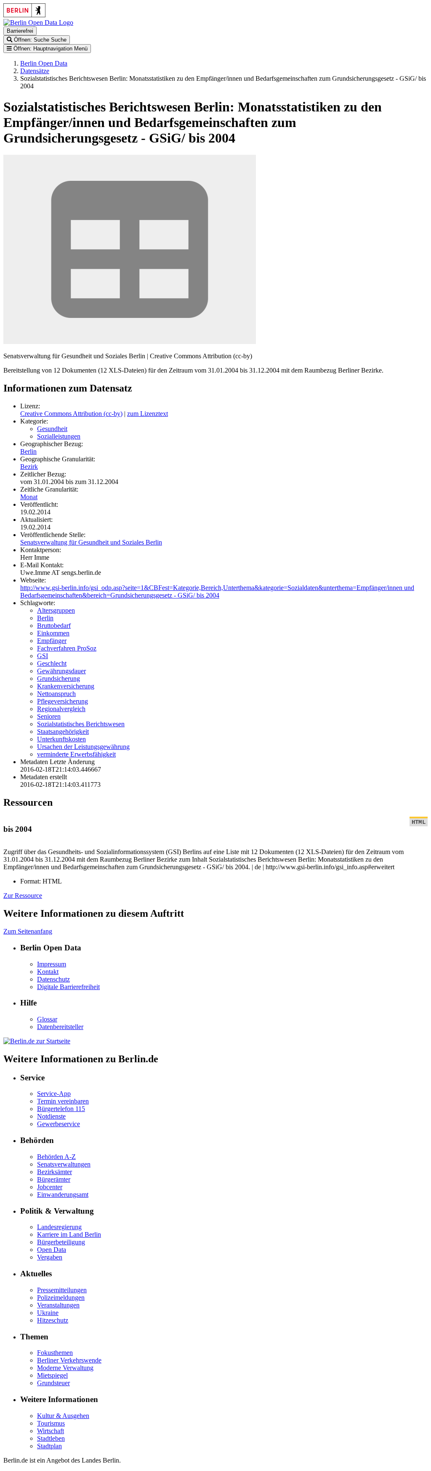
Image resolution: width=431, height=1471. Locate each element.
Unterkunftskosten (61, 739)
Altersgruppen (56, 610)
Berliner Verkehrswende (69, 1360)
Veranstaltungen (58, 1305)
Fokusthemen (55, 1352)
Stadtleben (51, 1438)
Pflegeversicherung (62, 701)
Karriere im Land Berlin (69, 1234)
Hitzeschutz (52, 1320)
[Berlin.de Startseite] (36, 1041)
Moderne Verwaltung (65, 1367)
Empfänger (52, 640)
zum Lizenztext (147, 413)
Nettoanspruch (56, 693)
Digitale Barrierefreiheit (68, 986)
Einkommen (53, 633)
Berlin (28, 451)
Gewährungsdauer (61, 671)
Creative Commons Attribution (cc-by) (71, 413)
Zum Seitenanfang (27, 931)
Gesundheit (52, 428)
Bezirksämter (54, 1171)
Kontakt (48, 971)
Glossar (47, 1019)
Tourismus (51, 1423)
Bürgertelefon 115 (61, 1108)
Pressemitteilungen (62, 1290)
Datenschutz (53, 979)
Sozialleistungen (58, 436)
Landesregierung (59, 1226)
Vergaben (49, 1257)
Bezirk (29, 466)
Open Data (51, 1249)
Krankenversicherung (65, 686)
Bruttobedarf (54, 625)
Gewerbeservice (58, 1123)
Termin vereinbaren (63, 1101)
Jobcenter (49, 1187)
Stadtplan (49, 1446)
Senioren (49, 716)
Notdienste (51, 1116)
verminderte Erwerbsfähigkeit (76, 754)
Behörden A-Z (56, 1156)
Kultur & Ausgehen (63, 1415)
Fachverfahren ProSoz (66, 648)
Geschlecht (52, 663)
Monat (28, 496)
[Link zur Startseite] (38, 22)
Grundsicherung (58, 678)
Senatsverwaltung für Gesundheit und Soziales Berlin (91, 542)
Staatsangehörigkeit (63, 731)
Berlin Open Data (43, 63)
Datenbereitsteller (60, 1026)
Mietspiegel (52, 1375)
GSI (42, 655)
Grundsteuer (53, 1382)
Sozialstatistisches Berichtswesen (81, 724)
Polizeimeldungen (61, 1297)
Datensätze (34, 70)
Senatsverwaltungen (63, 1164)
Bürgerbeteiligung (61, 1242)
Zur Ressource (22, 895)
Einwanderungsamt (62, 1194)
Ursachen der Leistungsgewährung (83, 746)
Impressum (51, 964)
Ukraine (48, 1312)
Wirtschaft (50, 1430)
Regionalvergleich (61, 708)
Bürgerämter (53, 1179)
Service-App (54, 1093)
